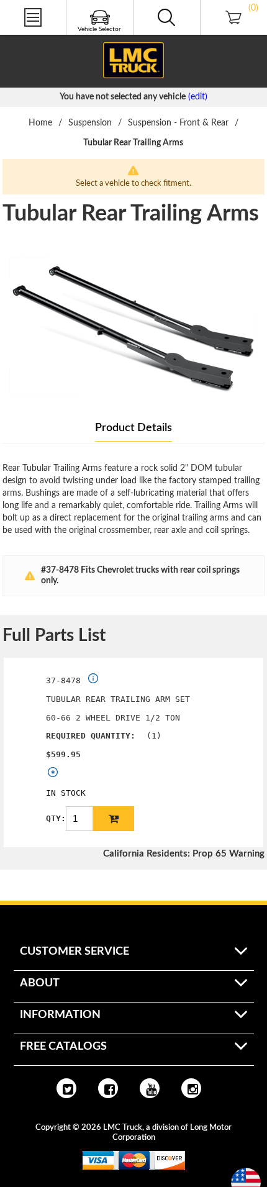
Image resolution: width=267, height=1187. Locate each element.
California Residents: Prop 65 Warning (184, 853)
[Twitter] (66, 1088)
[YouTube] (150, 1088)
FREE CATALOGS (33, 36)
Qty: (56, 818)
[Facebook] (108, 1088)
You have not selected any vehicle (123, 97)
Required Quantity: (90, 735)
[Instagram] (191, 1088)
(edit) (197, 97)
